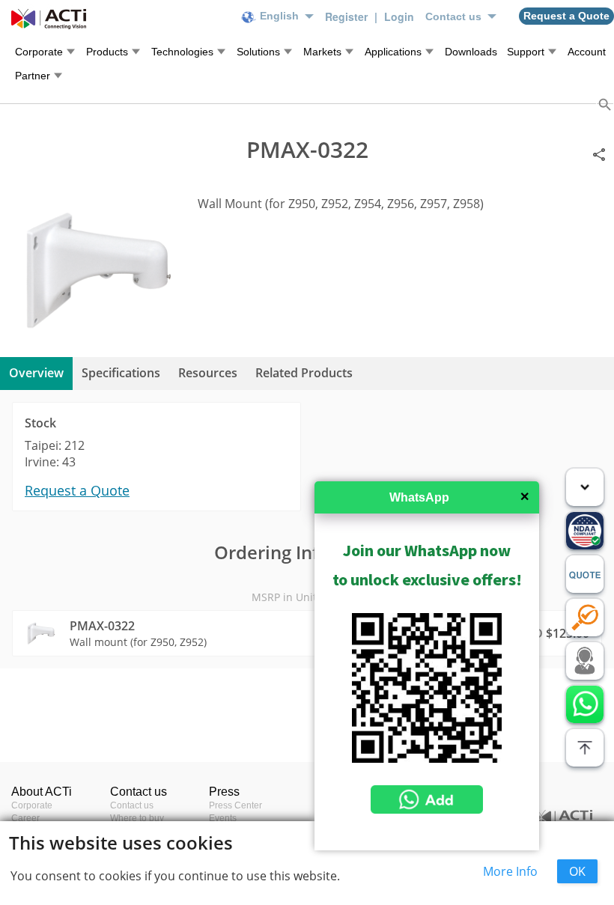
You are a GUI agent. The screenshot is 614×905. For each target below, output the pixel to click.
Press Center (235, 805)
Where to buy (137, 818)
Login (399, 16)
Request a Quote (77, 490)
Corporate (31, 805)
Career (25, 818)
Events (223, 818)
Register (348, 16)
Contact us (132, 805)
